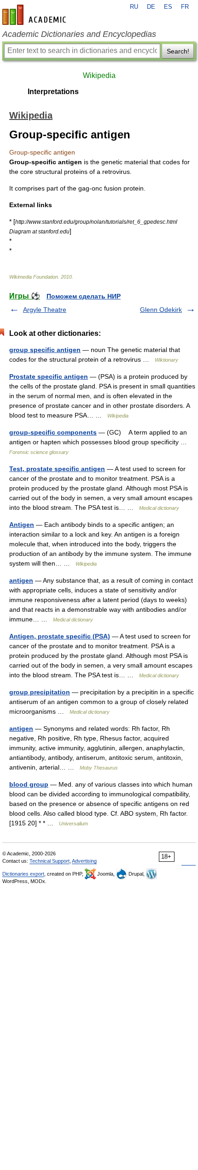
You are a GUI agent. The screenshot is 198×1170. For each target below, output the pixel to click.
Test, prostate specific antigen (57, 468)
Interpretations (53, 92)
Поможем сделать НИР (84, 296)
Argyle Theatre (44, 309)
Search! (178, 51)
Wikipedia (99, 75)
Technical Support (49, 861)
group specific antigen (45, 349)
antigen (21, 580)
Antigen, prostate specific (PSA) (59, 636)
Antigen (21, 524)
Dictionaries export (23, 874)
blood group (28, 784)
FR (185, 7)
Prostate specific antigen (48, 376)
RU (134, 7)
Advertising (84, 861)
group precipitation (39, 692)
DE (151, 7)
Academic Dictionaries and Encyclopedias (79, 34)
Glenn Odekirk (161, 309)
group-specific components (53, 432)
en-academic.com (35, 15)
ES (168, 7)
